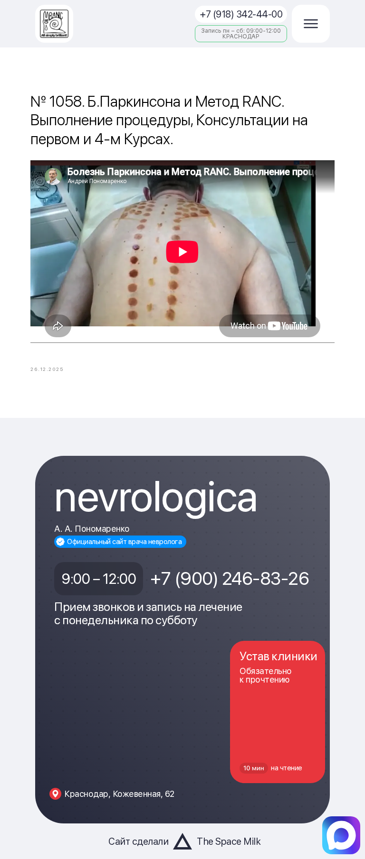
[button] (311, 24)
